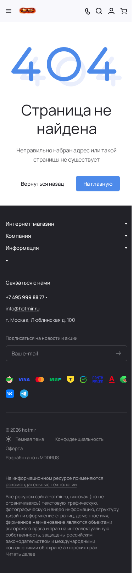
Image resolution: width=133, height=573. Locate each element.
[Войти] (111, 11)
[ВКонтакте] (10, 393)
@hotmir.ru (26, 308)
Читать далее (20, 554)
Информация (22, 248)
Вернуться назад (42, 183)
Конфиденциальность (79, 439)
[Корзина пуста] (123, 11)
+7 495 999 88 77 (25, 297)
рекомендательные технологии (41, 484)
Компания (18, 236)
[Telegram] (24, 393)
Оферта (14, 448)
